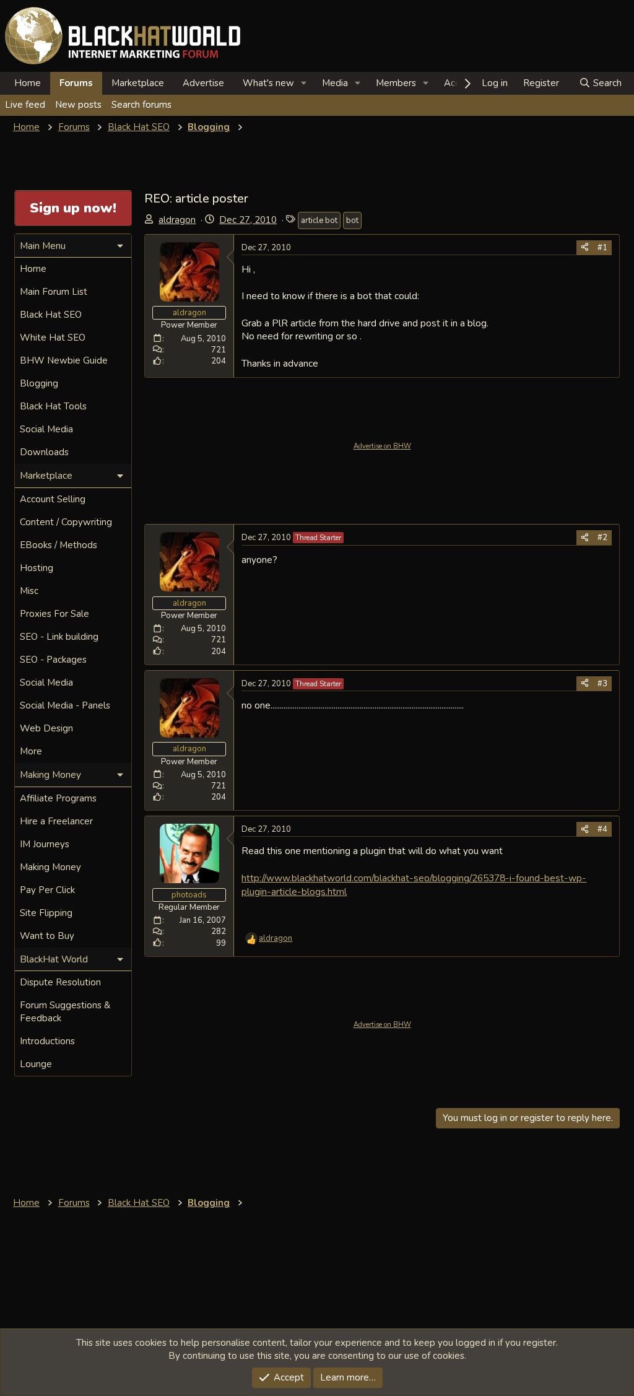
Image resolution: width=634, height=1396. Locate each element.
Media (335, 83)
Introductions (47, 1041)
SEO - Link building (59, 636)
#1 (602, 247)
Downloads (44, 452)
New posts (78, 104)
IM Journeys (44, 844)
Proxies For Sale (54, 614)
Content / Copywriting (66, 522)
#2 (602, 537)
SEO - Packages (53, 659)
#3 (602, 683)
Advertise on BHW (382, 446)
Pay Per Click (47, 890)
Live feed (25, 104)
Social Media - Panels (65, 705)
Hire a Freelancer (56, 821)
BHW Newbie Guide (64, 360)
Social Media (46, 429)
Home (27, 83)
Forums (76, 83)
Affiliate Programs (58, 798)
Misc (29, 591)
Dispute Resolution (60, 982)
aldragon (177, 220)
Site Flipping (46, 913)
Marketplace (137, 83)
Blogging (39, 383)
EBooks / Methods (58, 545)
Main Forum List (53, 292)
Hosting (36, 568)
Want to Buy (47, 936)
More (31, 751)
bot (352, 220)
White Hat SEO (52, 337)
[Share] (584, 247)
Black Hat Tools (53, 406)
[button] (304, 83)
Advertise (203, 83)
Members (396, 83)
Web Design (46, 728)
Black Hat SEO (51, 314)
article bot (319, 220)
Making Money (50, 867)
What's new (268, 83)
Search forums (141, 104)
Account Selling (52, 499)
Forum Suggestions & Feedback (65, 1011)
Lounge (36, 1064)
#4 (602, 829)
